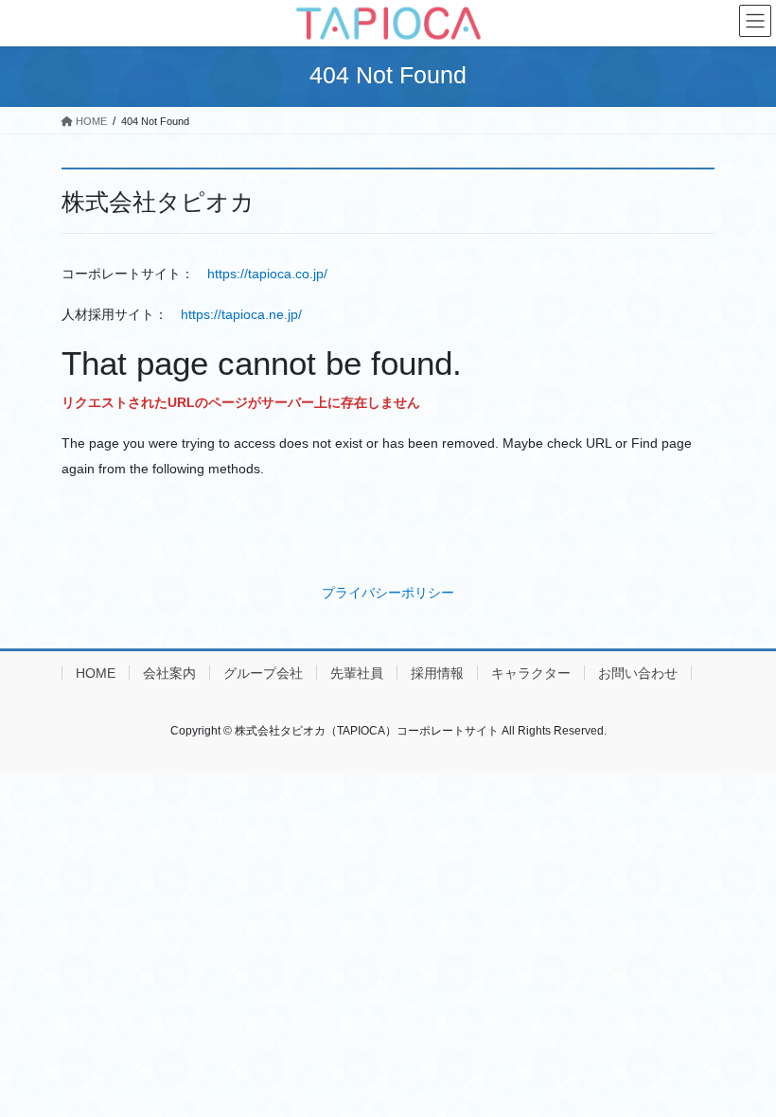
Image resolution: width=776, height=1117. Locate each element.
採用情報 (437, 673)
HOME (95, 673)
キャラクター (531, 673)
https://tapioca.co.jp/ (267, 273)
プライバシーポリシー (388, 592)
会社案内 (169, 673)
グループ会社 (263, 673)
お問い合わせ (638, 673)
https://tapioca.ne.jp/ (241, 314)
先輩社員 (356, 673)
